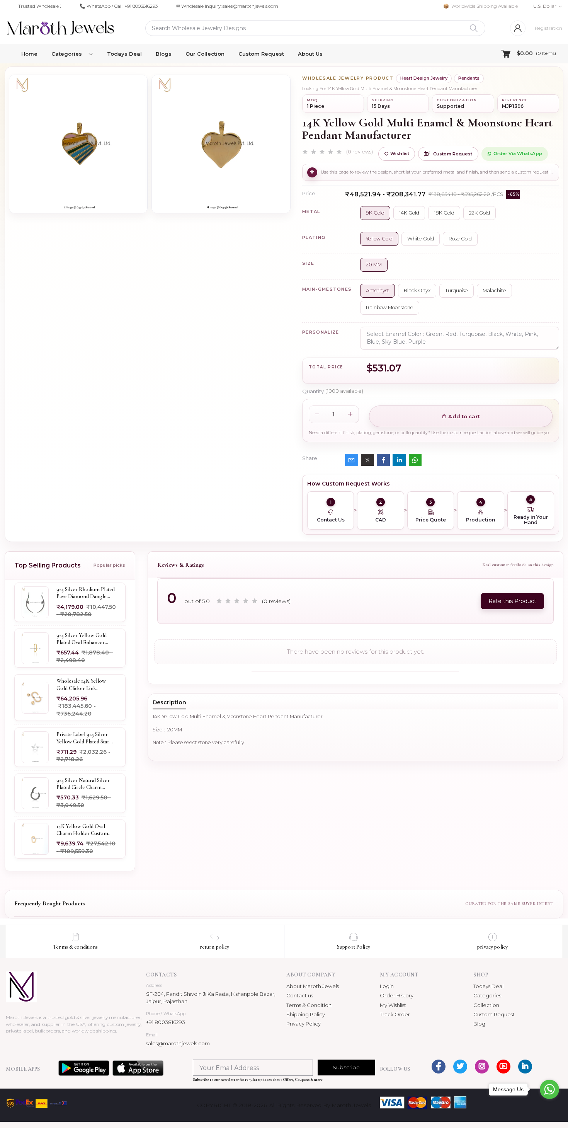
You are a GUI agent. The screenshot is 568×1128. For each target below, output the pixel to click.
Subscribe (346, 1067)
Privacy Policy (303, 1024)
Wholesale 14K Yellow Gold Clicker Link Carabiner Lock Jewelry (83, 685)
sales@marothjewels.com (178, 1043)
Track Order (395, 1014)
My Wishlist (393, 1005)
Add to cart (463, 416)
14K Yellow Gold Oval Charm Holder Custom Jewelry (82, 830)
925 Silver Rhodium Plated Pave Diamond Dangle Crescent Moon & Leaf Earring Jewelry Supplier (85, 593)
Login (387, 986)
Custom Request (261, 54)
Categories (487, 995)
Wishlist (399, 153)
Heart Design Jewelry (423, 78)
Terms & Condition (309, 1005)
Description (169, 702)
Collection (486, 1005)
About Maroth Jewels (312, 986)
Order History (396, 995)
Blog (479, 1024)
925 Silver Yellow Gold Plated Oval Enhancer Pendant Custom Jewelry (84, 639)
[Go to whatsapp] (549, 1089)
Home (29, 54)
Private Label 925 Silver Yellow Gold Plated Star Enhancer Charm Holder (84, 738)
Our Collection (204, 54)
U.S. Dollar (544, 6)
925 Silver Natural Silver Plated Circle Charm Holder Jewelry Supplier (83, 784)
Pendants (469, 78)
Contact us (299, 995)
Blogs (164, 54)
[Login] (517, 28)
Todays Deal (124, 54)
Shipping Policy (305, 1014)
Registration (548, 28)
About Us (310, 54)
